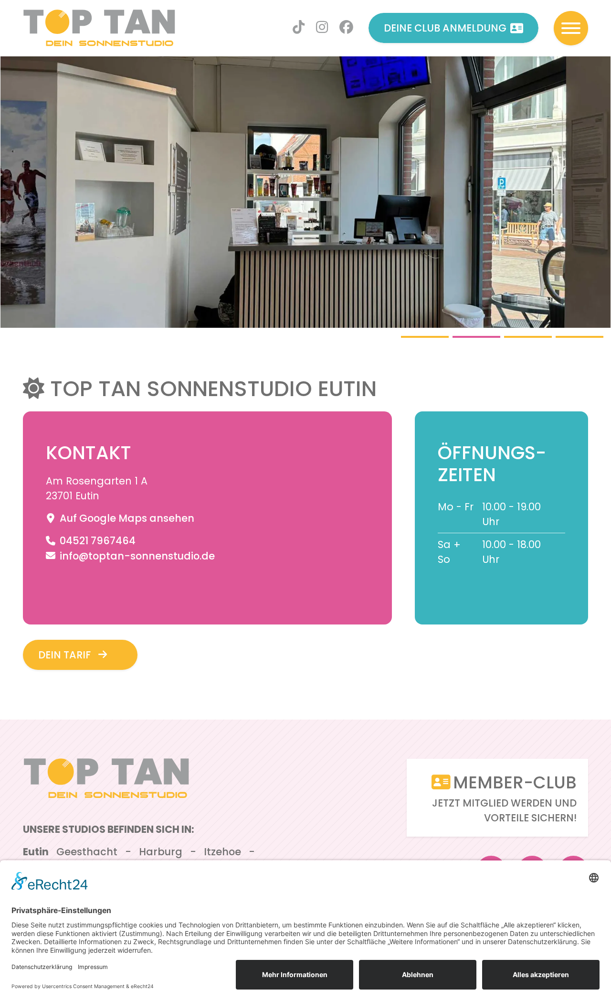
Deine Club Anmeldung (445, 28)
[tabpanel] (305, 192)
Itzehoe (222, 852)
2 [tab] (476, 337)
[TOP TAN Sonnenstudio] (99, 28)
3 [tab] (528, 337)
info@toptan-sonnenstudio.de (136, 556)
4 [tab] (579, 337)
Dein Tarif (64, 655)
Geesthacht (86, 852)
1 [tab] (425, 337)
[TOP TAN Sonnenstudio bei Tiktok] (299, 28)
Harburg (160, 852)
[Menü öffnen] (571, 28)
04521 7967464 (96, 541)
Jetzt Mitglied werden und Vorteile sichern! (504, 798)
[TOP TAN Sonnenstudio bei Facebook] (346, 28)
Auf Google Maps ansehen (125, 518)
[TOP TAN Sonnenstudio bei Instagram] (322, 28)
